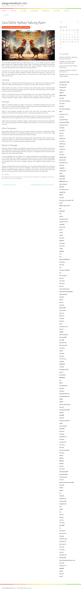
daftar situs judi (19, 176)
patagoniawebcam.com (14, 3)
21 (72, 39)
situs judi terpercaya (17, 178)
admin (11, 27)
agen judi (6, 176)
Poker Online (45, 10)
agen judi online (12, 176)
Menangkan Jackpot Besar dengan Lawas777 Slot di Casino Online (67, 62)
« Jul (60, 47)
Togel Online (56, 10)
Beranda (4, 10)
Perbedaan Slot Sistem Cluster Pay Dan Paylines (43, 184)
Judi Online (13, 10)
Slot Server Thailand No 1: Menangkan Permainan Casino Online (68, 58)
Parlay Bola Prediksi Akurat (9, 184)
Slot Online (23, 10)
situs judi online (8, 178)
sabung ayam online (34, 62)
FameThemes (28, 588)
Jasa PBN (6, 15)
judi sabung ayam (37, 176)
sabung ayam (44, 176)
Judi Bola (66, 10)
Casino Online (34, 10)
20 (69, 39)
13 (69, 37)
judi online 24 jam (28, 176)
